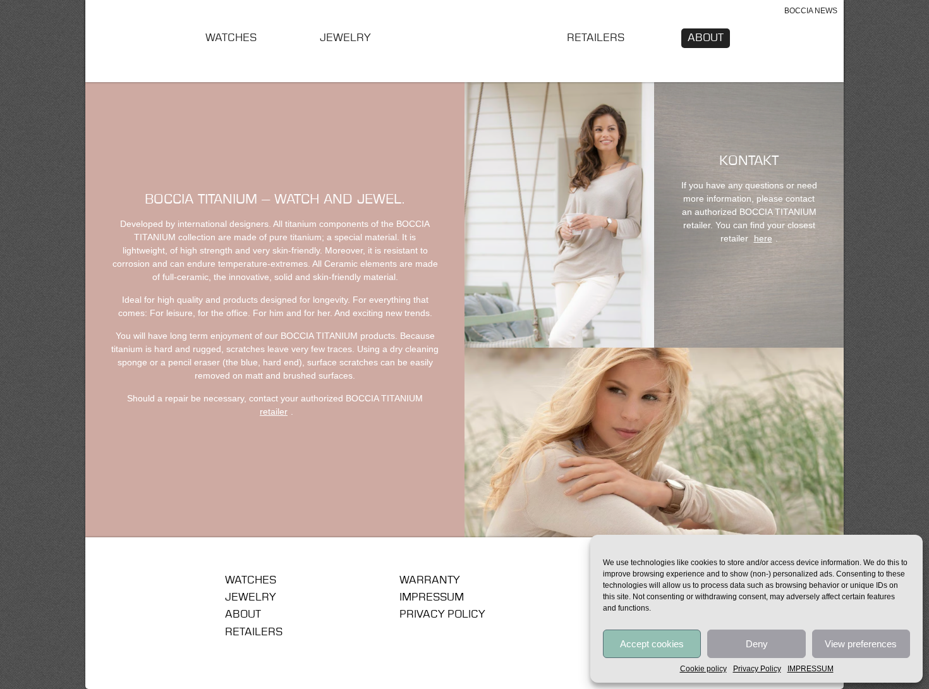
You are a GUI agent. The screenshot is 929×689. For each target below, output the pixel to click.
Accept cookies (652, 643)
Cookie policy (703, 668)
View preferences (861, 643)
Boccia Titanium (157, 584)
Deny (757, 643)
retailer (274, 411)
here (763, 238)
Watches (231, 38)
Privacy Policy (757, 668)
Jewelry (345, 38)
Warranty (429, 580)
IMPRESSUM (810, 668)
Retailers (595, 38)
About (706, 38)
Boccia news (810, 10)
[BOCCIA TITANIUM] (465, 40)
